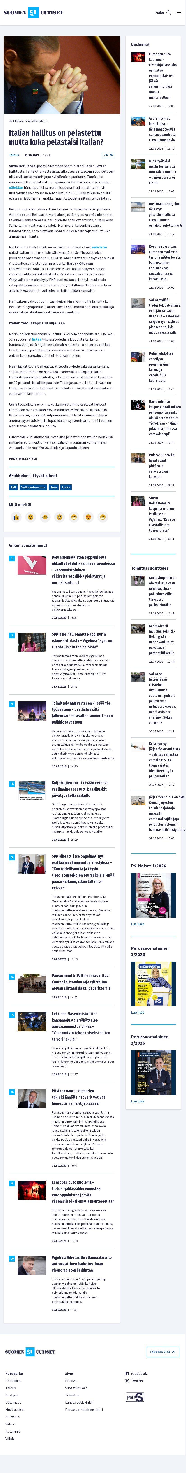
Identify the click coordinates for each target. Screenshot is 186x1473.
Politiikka (13, 1380)
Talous (14, 155)
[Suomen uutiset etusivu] (33, 12)
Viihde (10, 1438)
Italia (66, 487)
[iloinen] (30, 517)
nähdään (16, 187)
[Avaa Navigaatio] (178, 12)
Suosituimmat (76, 1388)
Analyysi (11, 1395)
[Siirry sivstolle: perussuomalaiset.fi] (152, 1397)
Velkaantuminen (33, 487)
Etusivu (70, 1380)
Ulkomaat (13, 1402)
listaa (36, 339)
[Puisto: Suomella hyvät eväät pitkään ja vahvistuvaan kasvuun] (138, 470)
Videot (10, 1424)
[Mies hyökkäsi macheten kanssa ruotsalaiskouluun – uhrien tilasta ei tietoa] (138, 176)
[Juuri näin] (16, 517)
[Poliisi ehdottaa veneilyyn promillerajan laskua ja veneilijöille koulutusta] (138, 371)
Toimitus (72, 1395)
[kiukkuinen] (59, 517)
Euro (54, 487)
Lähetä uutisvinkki (79, 1402)
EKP (13, 487)
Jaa (106, 155)
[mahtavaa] (74, 517)
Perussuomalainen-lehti (84, 1409)
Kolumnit (12, 1431)
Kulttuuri (12, 1417)
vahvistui (99, 247)
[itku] (45, 517)
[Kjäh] (102, 517)
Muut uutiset (15, 1409)
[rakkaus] (88, 517)
